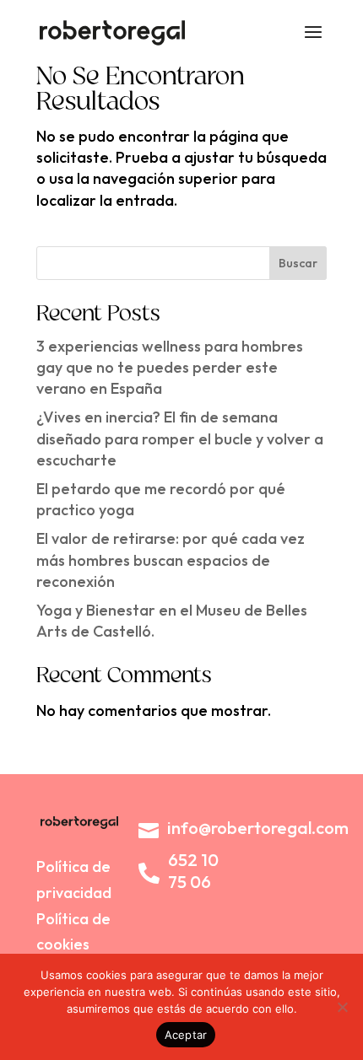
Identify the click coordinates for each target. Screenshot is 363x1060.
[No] (341, 1006)
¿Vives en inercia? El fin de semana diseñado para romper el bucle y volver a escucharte (179, 438)
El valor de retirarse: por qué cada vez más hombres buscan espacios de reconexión (170, 559)
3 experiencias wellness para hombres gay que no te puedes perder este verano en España (169, 367)
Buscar (298, 263)
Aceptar (186, 1034)
